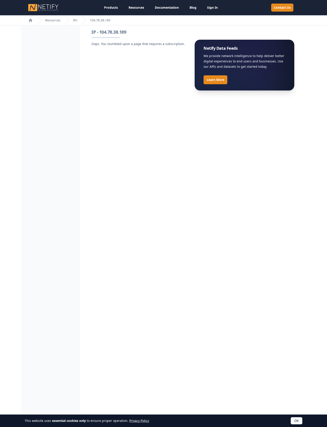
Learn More (215, 80)
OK (296, 421)
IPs (75, 20)
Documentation (167, 7)
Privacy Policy (139, 421)
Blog (193, 7)
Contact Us (282, 7)
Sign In (212, 7)
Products (111, 7)
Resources (136, 7)
